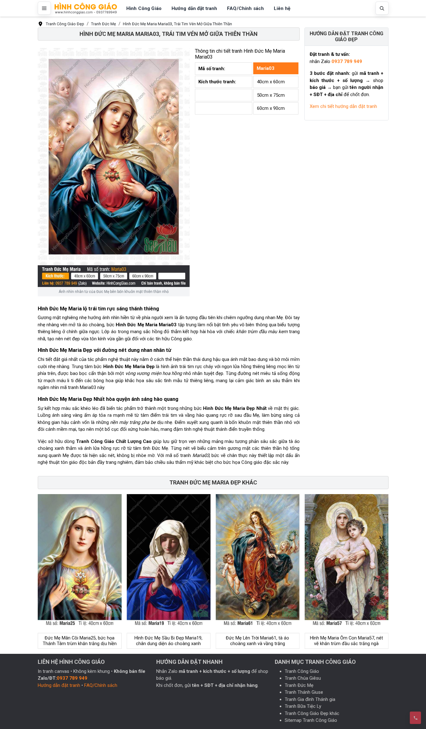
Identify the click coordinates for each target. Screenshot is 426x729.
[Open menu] (44, 8)
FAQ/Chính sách (100, 685)
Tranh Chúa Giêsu (303, 678)
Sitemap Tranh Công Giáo (311, 720)
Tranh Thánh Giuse (304, 692)
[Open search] (382, 8)
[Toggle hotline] (415, 718)
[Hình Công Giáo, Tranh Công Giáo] (86, 8)
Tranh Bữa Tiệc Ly (303, 706)
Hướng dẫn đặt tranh (59, 685)
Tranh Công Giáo (302, 671)
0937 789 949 (347, 61)
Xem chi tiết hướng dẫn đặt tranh (343, 106)
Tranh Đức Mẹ (299, 685)
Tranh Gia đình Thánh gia (310, 699)
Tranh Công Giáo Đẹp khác (312, 713)
